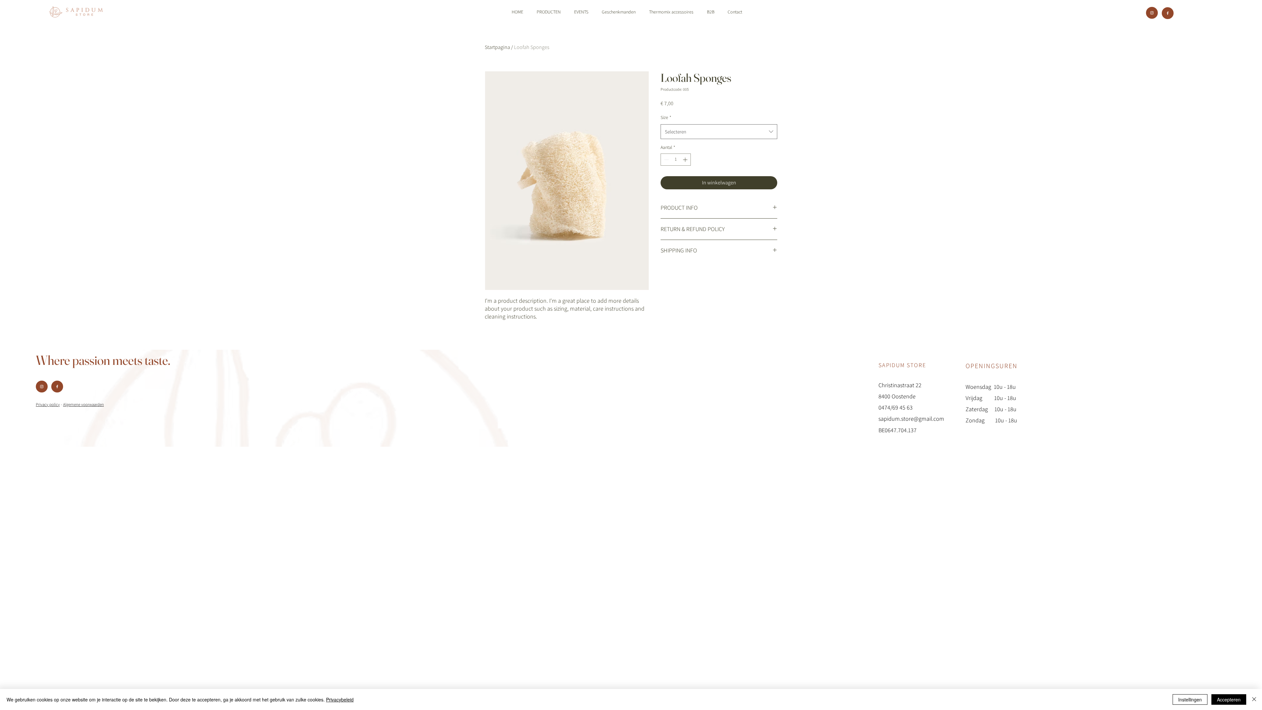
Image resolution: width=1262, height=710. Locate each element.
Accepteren (1229, 699)
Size (666, 117)
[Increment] (686, 159)
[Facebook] (1168, 13)
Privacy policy (48, 404)
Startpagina (497, 47)
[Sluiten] (1254, 699)
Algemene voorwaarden (83, 404)
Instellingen (1190, 699)
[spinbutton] (676, 159)
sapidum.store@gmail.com (911, 418)
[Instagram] (1152, 13)
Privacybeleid (340, 699)
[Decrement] (666, 159)
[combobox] (719, 131)
